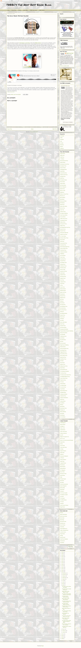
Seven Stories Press (63, 355)
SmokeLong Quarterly (64, 484)
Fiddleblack (62, 253)
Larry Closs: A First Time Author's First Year (66, 616)
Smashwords (62, 540)
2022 (62, 558)
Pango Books (62, 533)
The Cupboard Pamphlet (64, 371)
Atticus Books (62, 181)
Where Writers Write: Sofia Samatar (65, 599)
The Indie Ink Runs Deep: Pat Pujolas (66, 587)
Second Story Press (63, 353)
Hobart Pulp (62, 452)
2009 (62, 638)
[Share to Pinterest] (27, 94)
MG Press (62, 299)
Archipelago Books (63, 169)
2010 (62, 637)
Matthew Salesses (38, 42)
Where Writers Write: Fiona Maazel (65, 618)
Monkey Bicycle (63, 468)
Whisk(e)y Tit (62, 409)
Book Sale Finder (63, 521)
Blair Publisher (62, 197)
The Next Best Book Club (65, 85)
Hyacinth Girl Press (63, 271)
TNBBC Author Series (33, 10)
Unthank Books (62, 401)
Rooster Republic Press (64, 348)
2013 (62, 571)
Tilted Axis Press (63, 380)
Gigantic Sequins (63, 450)
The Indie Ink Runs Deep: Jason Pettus (66, 611)
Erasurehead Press (63, 243)
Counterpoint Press (63, 220)
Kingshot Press (62, 278)
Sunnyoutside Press (63, 369)
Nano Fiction (62, 471)
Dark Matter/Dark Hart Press (65, 227)
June (63, 582)
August (63, 579)
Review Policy (14, 10)
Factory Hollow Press (64, 248)
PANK (61, 477)
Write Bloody (62, 415)
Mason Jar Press (63, 292)
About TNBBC (25, 10)
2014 (62, 570)
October (63, 576)
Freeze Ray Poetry (63, 447)
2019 (62, 562)
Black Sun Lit (62, 195)
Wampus (61, 404)
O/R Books (62, 318)
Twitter (61, 137)
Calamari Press (63, 211)
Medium (61, 146)
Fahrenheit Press (63, 250)
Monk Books (62, 302)
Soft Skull (61, 360)
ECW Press (62, 241)
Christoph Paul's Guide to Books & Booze (66, 606)
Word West (62, 413)
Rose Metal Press (63, 350)
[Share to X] (25, 94)
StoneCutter (62, 489)
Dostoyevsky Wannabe (64, 232)
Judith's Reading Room (64, 530)
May (63, 583)
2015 (62, 568)
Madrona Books (63, 288)
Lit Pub (61, 285)
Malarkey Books (63, 290)
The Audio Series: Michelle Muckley (65, 597)
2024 (62, 555)
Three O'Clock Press (63, 378)
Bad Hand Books (63, 185)
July (63, 580)
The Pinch (62, 496)
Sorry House (62, 362)
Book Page (62, 519)
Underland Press (63, 395)
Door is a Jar (62, 438)
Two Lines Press (63, 387)
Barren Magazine (63, 186)
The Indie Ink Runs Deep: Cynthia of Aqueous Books (66, 621)
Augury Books (62, 183)
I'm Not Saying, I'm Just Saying (24, 42)
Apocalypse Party (63, 165)
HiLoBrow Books (63, 267)
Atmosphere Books (63, 179)
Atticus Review (62, 424)
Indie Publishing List (63, 528)
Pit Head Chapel (63, 478)
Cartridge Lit (62, 426)
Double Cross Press (63, 234)
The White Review (63, 499)
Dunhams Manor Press (64, 237)
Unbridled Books (63, 392)
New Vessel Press (63, 309)
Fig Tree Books (62, 255)
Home (8, 10)
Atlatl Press (62, 178)
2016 (62, 567)
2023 (62, 556)
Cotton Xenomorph (63, 431)
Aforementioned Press (64, 160)
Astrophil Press (62, 176)
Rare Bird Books (63, 339)
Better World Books (63, 514)
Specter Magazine (63, 485)
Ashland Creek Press (64, 174)
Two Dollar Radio (63, 385)
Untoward (62, 503)
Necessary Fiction (63, 473)
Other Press (62, 323)
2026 (62, 552)
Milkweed (61, 301)
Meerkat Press (62, 295)
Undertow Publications (64, 397)
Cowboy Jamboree (63, 433)
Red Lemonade (63, 343)
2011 (62, 635)
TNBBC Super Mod (69, 53)
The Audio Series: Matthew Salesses (65, 604)
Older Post (55, 129)
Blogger (42, 645)
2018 (62, 564)
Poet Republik (62, 334)
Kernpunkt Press (63, 276)
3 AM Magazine (63, 422)
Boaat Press (62, 204)
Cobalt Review (62, 429)
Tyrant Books (62, 388)
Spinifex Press (62, 364)
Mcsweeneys (62, 464)
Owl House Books (63, 327)
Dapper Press (62, 225)
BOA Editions (62, 202)
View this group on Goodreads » (68, 122)
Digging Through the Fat (64, 436)
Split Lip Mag (62, 487)
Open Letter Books (63, 322)
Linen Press (62, 283)
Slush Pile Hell (62, 537)
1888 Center (62, 155)
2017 (62, 565)
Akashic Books (62, 162)
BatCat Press (62, 188)
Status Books (62, 367)
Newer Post (9, 129)
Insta (61, 141)
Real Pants (62, 480)
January (63, 632)
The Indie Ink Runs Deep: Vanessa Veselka (66, 601)
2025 (62, 553)
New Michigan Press (63, 306)
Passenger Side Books (64, 329)
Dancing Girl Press (63, 223)
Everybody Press (63, 244)
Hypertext (62, 454)
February (64, 630)
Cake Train (62, 209)
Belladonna (62, 192)
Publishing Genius (63, 336)
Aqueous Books (63, 167)
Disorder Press (62, 230)
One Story (62, 320)
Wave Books (62, 406)
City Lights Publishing (64, 213)
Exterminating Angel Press (64, 246)
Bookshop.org (62, 523)
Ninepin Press (62, 315)
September (64, 577)
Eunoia (61, 443)
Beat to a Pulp (62, 190)
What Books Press (63, 408)
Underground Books (63, 394)
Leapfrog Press (63, 281)
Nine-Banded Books (63, 313)
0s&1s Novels (62, 153)
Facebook (62, 139)
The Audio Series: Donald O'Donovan (66, 589)
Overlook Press (63, 325)
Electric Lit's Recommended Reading (66, 440)
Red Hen (61, 341)
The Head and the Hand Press (65, 374)
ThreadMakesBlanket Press (65, 376)
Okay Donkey (62, 475)
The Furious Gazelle (63, 492)
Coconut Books (62, 216)
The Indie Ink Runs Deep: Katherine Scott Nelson (66, 594)
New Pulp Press (63, 308)
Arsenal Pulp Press (63, 172)
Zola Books (62, 542)
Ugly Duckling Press (63, 390)
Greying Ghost (62, 264)
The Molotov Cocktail (64, 494)
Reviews (19, 10)
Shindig (61, 535)
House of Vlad (62, 269)
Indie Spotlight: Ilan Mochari (65, 614)
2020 (62, 561)
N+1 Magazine (62, 470)
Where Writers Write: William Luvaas (65, 592)
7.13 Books (62, 158)
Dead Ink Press (63, 229)
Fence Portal (62, 445)
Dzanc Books (62, 239)
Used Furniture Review (64, 505)
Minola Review (62, 466)
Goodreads (62, 135)
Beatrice (61, 512)
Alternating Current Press (64, 164)
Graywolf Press (62, 260)
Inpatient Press (62, 274)
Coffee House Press (63, 218)
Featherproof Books (63, 251)
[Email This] (23, 94)
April (63, 585)
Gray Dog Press (63, 258)
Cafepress (62, 148)
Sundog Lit (62, 491)
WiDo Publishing (63, 411)
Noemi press (62, 316)
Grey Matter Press (63, 262)
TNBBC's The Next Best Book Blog (28, 5)
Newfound (62, 311)
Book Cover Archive (63, 516)
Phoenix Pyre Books (63, 332)
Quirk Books (62, 337)
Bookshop (62, 144)
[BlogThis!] (24, 94)
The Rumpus (62, 498)
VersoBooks (62, 402)
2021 (62, 559)
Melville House (62, 297)
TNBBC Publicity (42, 10)
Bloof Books (62, 199)
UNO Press (62, 399)
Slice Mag (62, 482)
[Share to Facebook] (26, 94)
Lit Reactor (62, 457)
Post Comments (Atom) (34, 131)
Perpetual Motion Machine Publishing (66, 330)
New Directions (62, 304)
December (64, 573)
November (64, 574)
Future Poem (62, 257)
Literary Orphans (63, 459)
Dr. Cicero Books (63, 236)
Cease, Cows (62, 427)
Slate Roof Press (63, 357)
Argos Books (62, 171)
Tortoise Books (62, 383)
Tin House (62, 381)
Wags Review (62, 506)
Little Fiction (62, 461)
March (63, 629)
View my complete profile (64, 65)
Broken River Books (63, 206)
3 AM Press (62, 157)
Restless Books (63, 346)
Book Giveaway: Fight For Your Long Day (66, 624)
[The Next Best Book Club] (63, 87)
